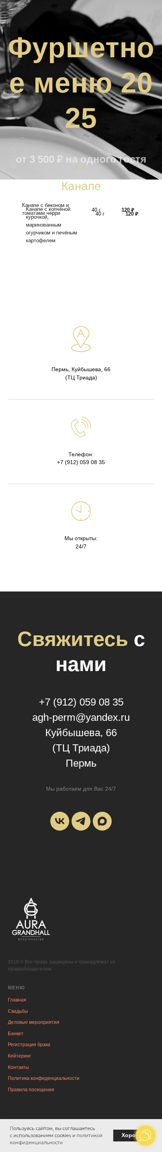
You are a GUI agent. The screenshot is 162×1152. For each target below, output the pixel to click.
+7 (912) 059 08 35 (81, 859)
